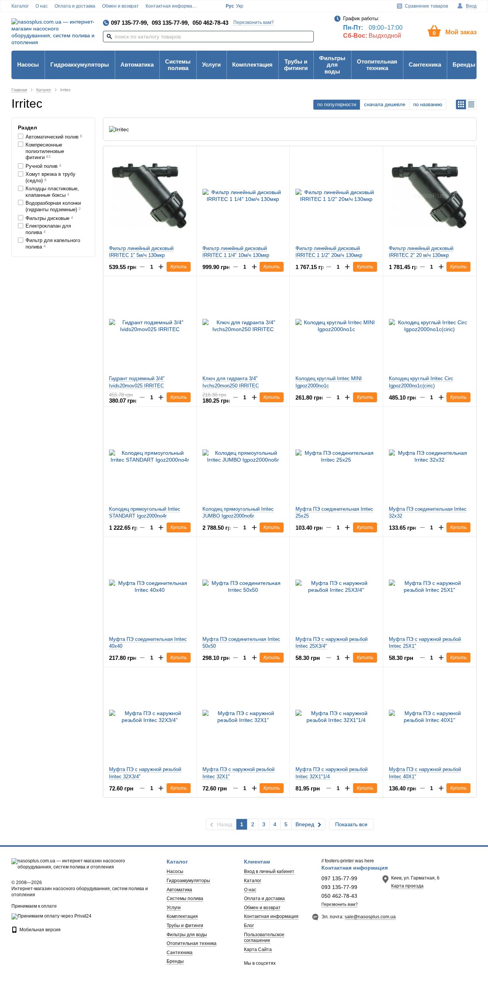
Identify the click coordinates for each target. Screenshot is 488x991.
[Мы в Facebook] (210, 6)
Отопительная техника (377, 64)
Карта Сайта (258, 949)
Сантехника (425, 64)
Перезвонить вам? (253, 22)
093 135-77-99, (170, 22)
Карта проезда (407, 886)
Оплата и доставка (75, 6)
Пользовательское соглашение (264, 937)
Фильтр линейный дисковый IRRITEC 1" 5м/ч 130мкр (141, 251)
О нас (41, 6)
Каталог (20, 6)
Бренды (464, 64)
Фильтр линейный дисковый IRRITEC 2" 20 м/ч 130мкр (421, 251)
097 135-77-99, (129, 22)
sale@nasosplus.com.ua (370, 916)
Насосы (28, 64)
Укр (239, 6)
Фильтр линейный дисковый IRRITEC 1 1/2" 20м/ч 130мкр (328, 251)
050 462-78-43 (210, 22)
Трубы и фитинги (296, 64)
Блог (249, 925)
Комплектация (252, 64)
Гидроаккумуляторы (79, 64)
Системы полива (178, 64)
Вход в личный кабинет (269, 871)
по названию (427, 104)
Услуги (211, 64)
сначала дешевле (384, 104)
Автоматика (137, 64)
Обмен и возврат (120, 6)
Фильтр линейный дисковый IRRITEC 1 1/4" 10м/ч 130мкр (235, 251)
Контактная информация (173, 6)
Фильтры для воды (332, 65)
